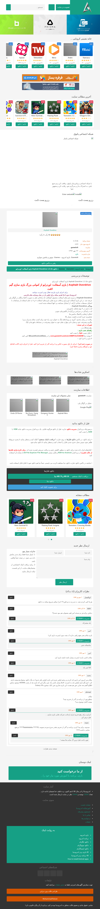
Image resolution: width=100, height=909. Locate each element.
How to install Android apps (78, 859)
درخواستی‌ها (86, 818)
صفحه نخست (85, 805)
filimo (54, 58)
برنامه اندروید (84, 838)
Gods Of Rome (16, 413)
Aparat (21, 58)
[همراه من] (83, 25)
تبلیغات (87, 822)
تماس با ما (86, 815)
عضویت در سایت (63, 7)
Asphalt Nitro (63, 413)
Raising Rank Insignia (56, 116)
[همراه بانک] (16, 25)
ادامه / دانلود (86, 66)
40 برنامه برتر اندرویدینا (80, 856)
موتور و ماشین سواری (45, 257)
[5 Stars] (52, 235)
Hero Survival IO (38, 116)
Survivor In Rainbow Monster (26, 116)
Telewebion (38, 58)
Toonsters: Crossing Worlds (75, 116)
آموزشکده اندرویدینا (83, 808)
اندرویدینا (89, 269)
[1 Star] (59, 235)
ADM (90, 432)
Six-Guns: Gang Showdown (32, 414)
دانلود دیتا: (50, 481)
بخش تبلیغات (59, 885)
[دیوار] (50, 25)
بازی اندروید (84, 835)
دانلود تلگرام (84, 842)
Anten (70, 58)
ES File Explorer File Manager (36, 453)
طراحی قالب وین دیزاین (49, 891)
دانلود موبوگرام (83, 845)
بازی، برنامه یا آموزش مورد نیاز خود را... (62, 773)
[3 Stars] (55, 235)
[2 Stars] (57, 235)
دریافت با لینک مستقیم (71, 476)
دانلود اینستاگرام (83, 849)
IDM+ (15, 429)
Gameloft (74, 257)
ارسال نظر (63, 582)
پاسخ (11, 597)
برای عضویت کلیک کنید (48, 487)
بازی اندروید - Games (62, 257)
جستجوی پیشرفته (84, 812)
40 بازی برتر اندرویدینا (81, 852)
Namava (86, 58)
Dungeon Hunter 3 (47, 414)
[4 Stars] (54, 235)
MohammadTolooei (50, 899)
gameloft (81, 396)
